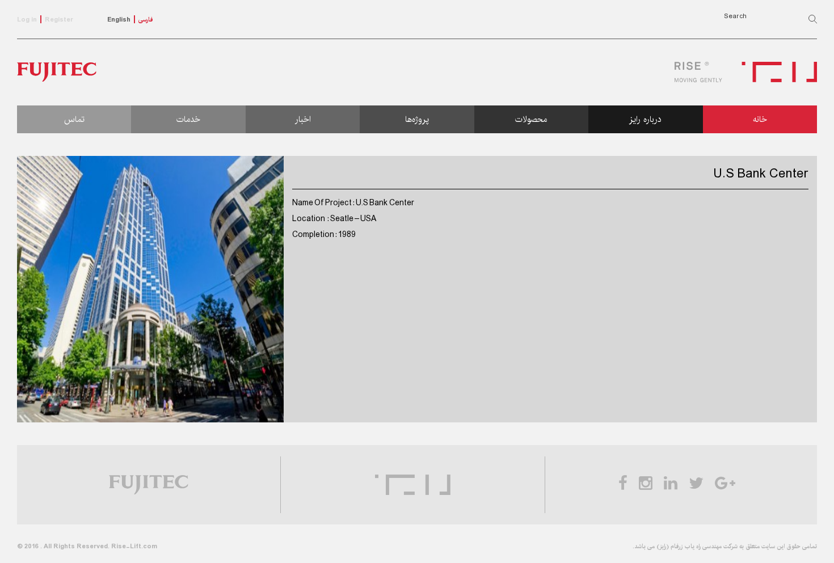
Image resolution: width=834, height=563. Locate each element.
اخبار (303, 119)
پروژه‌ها (417, 119)
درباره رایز (645, 119)
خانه (760, 119)
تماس (74, 119)
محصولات (531, 119)
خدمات (188, 119)
